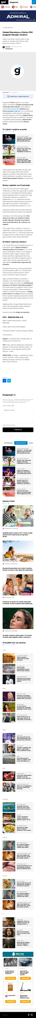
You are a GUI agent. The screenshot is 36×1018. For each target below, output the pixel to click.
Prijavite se (18, 430)
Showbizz (25, 7)
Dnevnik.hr (7, 7)
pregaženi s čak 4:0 (13, 111)
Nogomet (14, 2)
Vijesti (16, 7)
